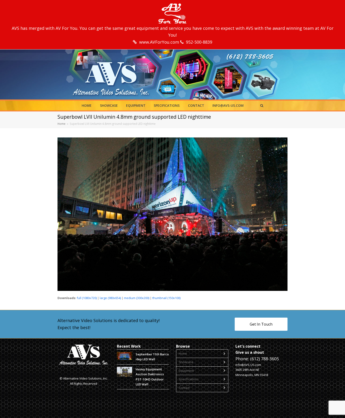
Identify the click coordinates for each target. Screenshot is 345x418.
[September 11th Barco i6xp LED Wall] (124, 356)
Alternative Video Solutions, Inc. (85, 378)
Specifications (189, 379)
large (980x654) (110, 298)
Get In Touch (261, 324)
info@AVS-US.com (248, 365)
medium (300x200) (136, 298)
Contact (184, 388)
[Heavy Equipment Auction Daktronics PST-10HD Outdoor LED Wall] (124, 372)
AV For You (66, 28)
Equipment (186, 371)
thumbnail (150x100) (166, 298)
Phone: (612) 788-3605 (257, 358)
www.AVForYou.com (159, 42)
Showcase (186, 362)
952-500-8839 (199, 42)
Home (183, 353)
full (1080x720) (87, 298)
